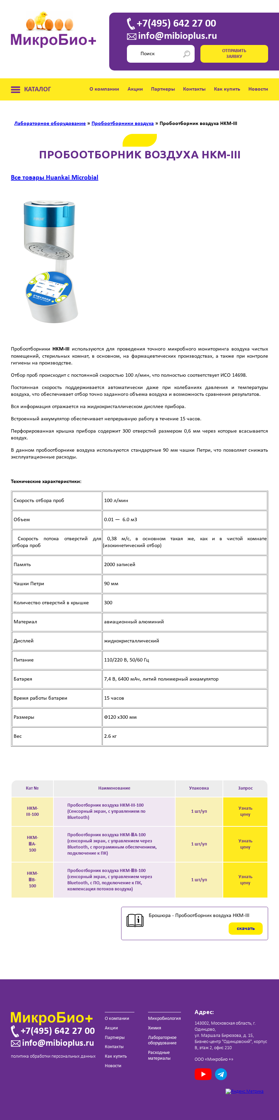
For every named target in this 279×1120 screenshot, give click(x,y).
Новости (258, 89)
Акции (135, 89)
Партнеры (163, 89)
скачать (246, 928)
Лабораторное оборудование (162, 1040)
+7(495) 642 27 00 (176, 23)
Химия (154, 1028)
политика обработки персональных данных (53, 1056)
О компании (104, 89)
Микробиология (164, 1018)
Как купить (227, 89)
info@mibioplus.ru (177, 36)
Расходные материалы (159, 1055)
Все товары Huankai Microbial (54, 177)
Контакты (194, 89)
